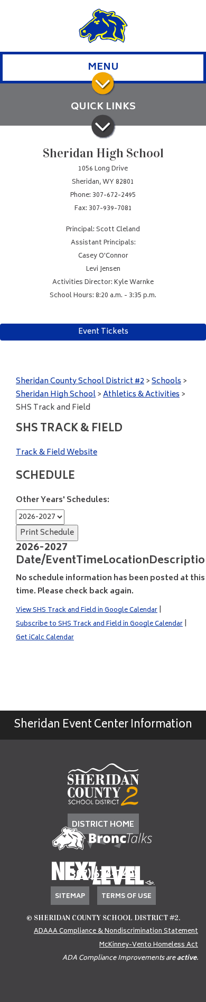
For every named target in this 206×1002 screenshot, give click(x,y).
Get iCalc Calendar (45, 638)
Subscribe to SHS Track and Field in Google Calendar (99, 624)
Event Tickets (103, 331)
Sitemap (70, 896)
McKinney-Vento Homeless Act (148, 945)
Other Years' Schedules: (62, 500)
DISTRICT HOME (103, 824)
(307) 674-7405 (103, 875)
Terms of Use (126, 896)
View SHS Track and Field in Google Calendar (86, 610)
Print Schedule (47, 533)
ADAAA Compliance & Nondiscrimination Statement (116, 931)
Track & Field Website (56, 452)
